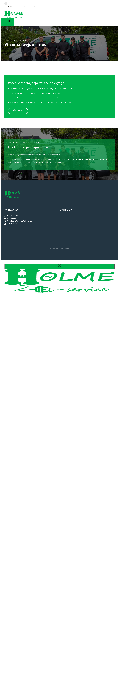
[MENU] (7, 22)
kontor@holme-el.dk (29, 7)
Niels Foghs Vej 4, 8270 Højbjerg (19, 221)
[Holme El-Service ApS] (13, 20)
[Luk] (59, 266)
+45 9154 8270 (12, 7)
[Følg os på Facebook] (5, 3)
